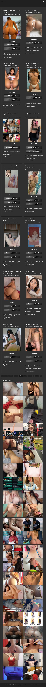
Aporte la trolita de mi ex (11, 166)
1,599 (11, 375)
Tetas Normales (12, 54)
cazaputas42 (17, 14)
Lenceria (30, 48)
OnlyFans (36, 366)
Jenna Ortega (29, 271)
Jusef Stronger (40, 67)
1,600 (16, 375)
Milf (31, 50)
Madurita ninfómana (31, 10)
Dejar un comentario (8, 57)
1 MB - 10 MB (6, 151)
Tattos (8, 54)
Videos (9, 56)
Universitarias (5, 56)
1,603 (30, 375)
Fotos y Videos (17, 151)
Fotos (16, 361)
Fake (37, 308)
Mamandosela (28, 50)
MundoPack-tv (13, 684)
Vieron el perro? (8, 324)
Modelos (4, 54)
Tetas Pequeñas (37, 311)
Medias (32, 311)
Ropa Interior (27, 103)
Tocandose (18, 54)
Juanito (38, 116)
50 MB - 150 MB (7, 53)
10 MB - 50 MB (7, 104)
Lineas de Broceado (36, 48)
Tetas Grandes (33, 103)
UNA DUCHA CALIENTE (32, 324)
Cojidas (12, 53)
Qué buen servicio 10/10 (10, 63)
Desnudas (16, 53)
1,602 (25, 375)
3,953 (37, 375)
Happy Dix (39, 12)
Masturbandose (40, 102)
